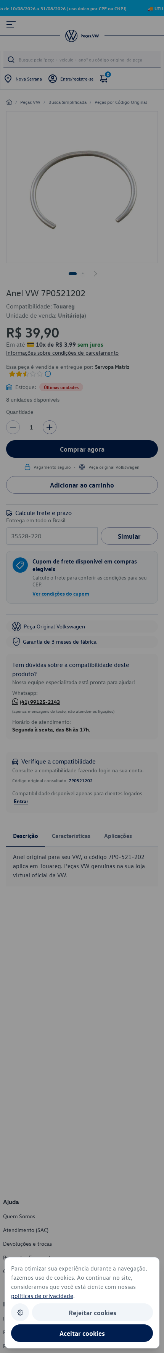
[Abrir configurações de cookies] (20, 1312)
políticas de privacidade (42, 1296)
